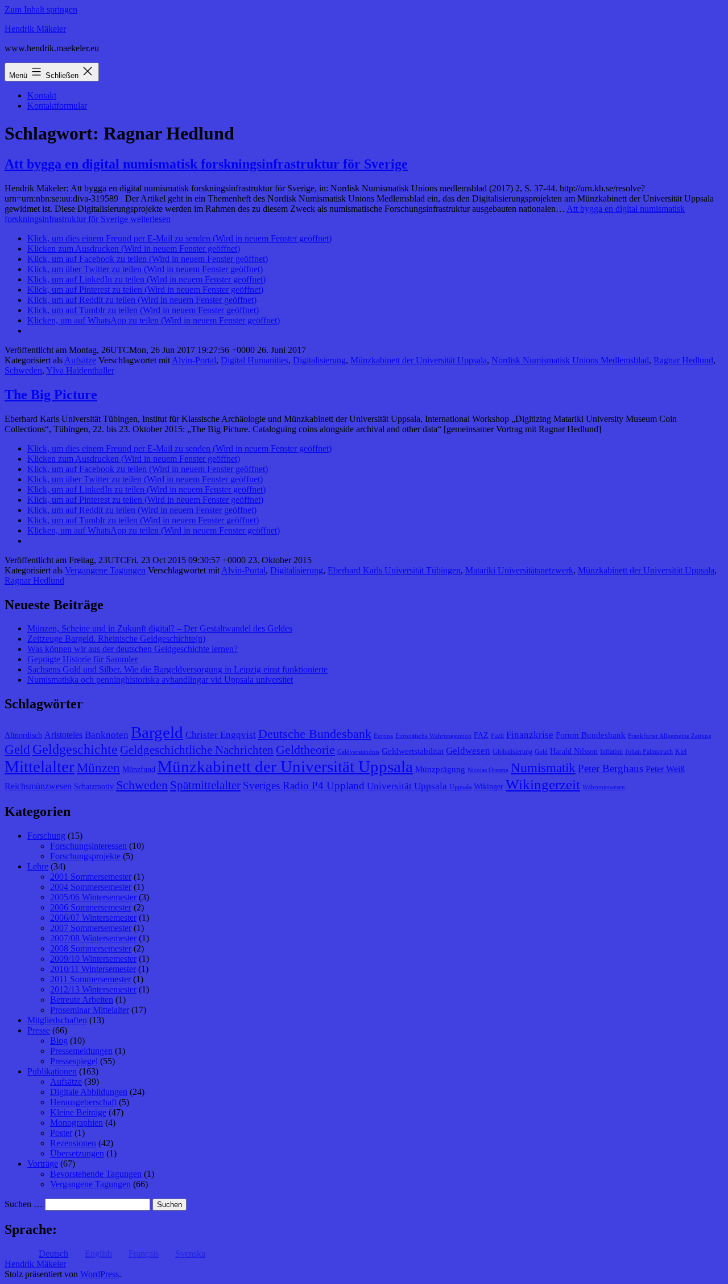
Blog (59, 1040)
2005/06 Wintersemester (93, 897)
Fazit (497, 736)
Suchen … (24, 1204)
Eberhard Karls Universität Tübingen (394, 570)
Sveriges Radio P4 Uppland (304, 785)
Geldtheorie (305, 749)
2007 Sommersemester (90, 928)
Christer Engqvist (220, 734)
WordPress (99, 1274)
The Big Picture (51, 394)
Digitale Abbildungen (88, 1092)
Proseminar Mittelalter (89, 1010)
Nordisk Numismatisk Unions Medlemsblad (570, 360)
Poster (61, 1133)
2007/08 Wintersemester (93, 938)
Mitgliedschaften (57, 1020)
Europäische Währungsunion (433, 736)
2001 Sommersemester (90, 876)
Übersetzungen (77, 1153)
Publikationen (52, 1071)
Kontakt (41, 95)
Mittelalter (40, 766)
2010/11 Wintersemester (93, 969)
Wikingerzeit (543, 784)
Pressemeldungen (81, 1051)
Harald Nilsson (574, 751)
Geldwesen (468, 750)
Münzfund (138, 769)
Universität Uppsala (407, 786)
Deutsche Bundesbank (314, 734)
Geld (17, 749)
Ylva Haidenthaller (80, 370)
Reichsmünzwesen (38, 786)
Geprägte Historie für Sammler (82, 659)
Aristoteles (63, 735)
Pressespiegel (74, 1061)
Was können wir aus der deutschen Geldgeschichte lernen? (132, 649)
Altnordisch (23, 735)
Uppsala (460, 787)
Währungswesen (603, 787)
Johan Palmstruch (649, 752)
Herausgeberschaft (83, 1102)
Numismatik (543, 768)
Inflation (611, 752)
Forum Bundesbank (591, 735)
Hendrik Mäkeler (35, 29)
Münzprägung (440, 769)
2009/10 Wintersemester (93, 958)
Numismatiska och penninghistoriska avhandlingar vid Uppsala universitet (160, 679)
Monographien (76, 1122)
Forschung (46, 835)
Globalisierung (512, 752)
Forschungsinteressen (88, 846)
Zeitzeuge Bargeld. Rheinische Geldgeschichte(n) (116, 638)
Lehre (37, 866)
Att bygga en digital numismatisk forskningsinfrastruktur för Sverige (206, 164)
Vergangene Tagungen (105, 570)
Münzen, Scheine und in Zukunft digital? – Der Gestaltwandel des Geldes (159, 628)
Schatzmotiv (94, 786)
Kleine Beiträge (78, 1112)
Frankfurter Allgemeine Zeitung (670, 736)
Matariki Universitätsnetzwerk (519, 570)
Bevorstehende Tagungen (96, 1174)
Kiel (680, 752)
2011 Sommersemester (90, 979)
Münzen (98, 768)
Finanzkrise (529, 734)
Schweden (23, 370)
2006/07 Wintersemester (93, 917)
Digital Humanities (254, 360)
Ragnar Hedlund (683, 360)
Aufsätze (80, 360)
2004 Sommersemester (90, 887)
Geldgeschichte (75, 749)
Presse (38, 1030)
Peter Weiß (665, 769)
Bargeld (157, 732)
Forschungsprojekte (85, 856)
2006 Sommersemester (90, 907)
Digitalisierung (319, 360)
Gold (541, 752)
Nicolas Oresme (488, 770)
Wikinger (488, 786)
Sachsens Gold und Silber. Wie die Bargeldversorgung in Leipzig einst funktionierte (177, 669)
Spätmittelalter (205, 785)
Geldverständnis (358, 752)
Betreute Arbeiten (81, 999)
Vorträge (42, 1163)
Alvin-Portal (194, 360)
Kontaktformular (57, 105)
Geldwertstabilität (413, 751)
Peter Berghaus (610, 768)
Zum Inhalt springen (41, 9)
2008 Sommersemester (90, 948)
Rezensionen (73, 1143)
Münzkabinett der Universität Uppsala (418, 360)
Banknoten (107, 734)
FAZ (481, 735)
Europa (383, 736)
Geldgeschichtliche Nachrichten (197, 750)
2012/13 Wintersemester (93, 989)
